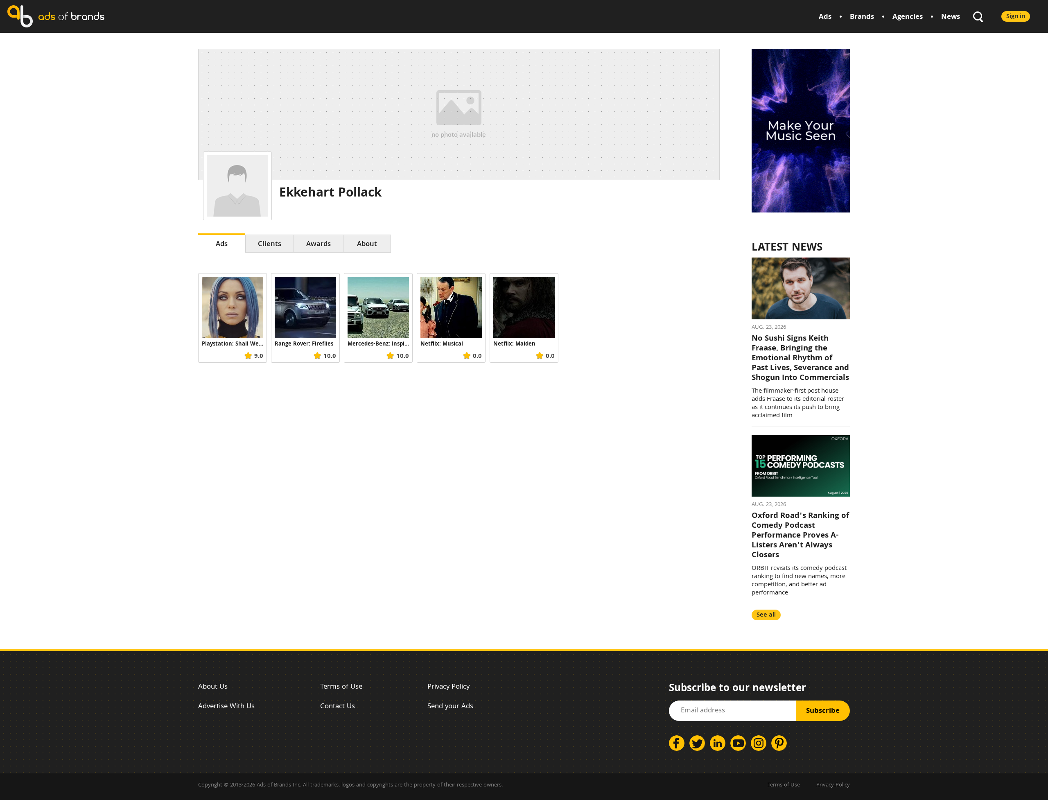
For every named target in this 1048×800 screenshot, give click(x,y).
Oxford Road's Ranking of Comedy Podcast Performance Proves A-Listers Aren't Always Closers (800, 536)
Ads (825, 17)
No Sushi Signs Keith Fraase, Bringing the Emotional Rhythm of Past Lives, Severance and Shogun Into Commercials (800, 358)
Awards (318, 245)
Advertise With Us (226, 707)
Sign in (1015, 16)
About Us (213, 687)
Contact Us (337, 707)
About (367, 245)
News (950, 17)
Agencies (907, 17)
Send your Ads (450, 707)
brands (71, 16)
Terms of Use (341, 687)
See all (766, 615)
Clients (269, 245)
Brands (862, 17)
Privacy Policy (448, 687)
